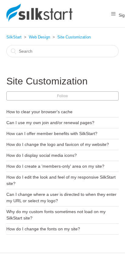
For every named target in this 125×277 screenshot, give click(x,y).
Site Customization (74, 37)
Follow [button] (62, 96)
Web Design (39, 37)
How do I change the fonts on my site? (43, 228)
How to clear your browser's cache (39, 111)
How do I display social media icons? (41, 155)
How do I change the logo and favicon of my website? (57, 144)
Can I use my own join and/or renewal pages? (50, 122)
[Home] (39, 20)
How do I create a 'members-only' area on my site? (55, 166)
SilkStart (14, 37)
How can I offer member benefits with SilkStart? (51, 133)
